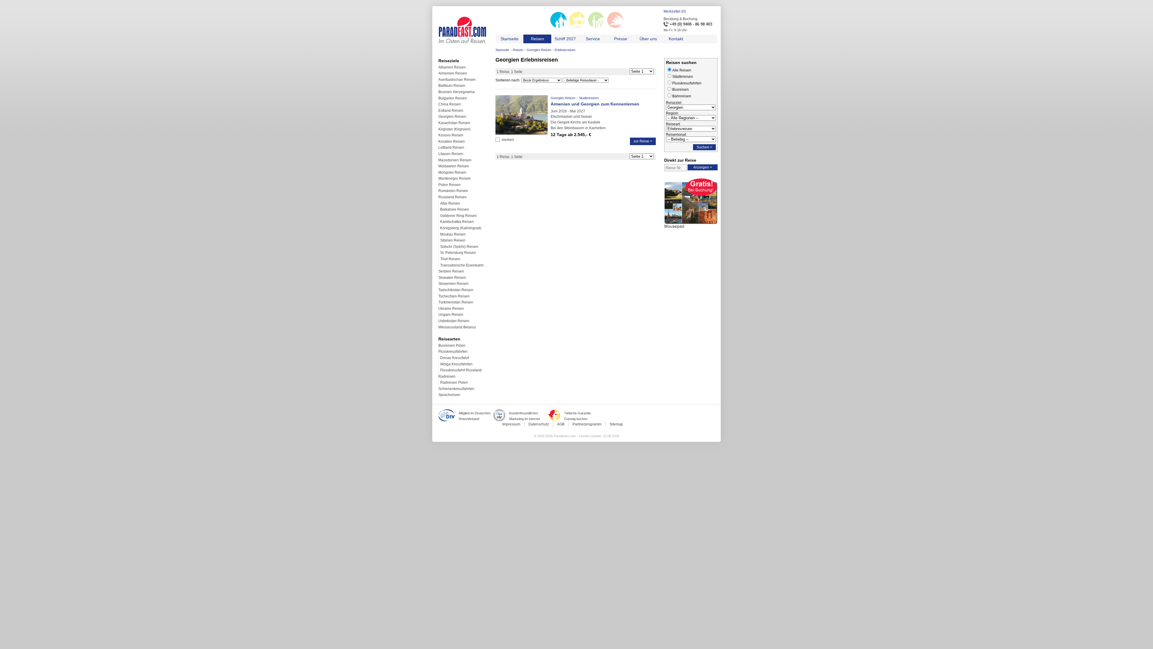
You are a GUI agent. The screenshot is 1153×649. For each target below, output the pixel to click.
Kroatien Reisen (451, 141)
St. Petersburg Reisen (458, 253)
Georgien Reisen (539, 50)
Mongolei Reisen (452, 172)
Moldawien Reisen (453, 166)
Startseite (502, 50)
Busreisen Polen (451, 345)
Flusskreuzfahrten (453, 351)
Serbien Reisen (451, 271)
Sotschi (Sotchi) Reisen (459, 247)
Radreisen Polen (454, 382)
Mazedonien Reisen (454, 160)
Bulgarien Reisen (452, 98)
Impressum (511, 424)
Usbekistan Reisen (453, 321)
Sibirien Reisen (452, 240)
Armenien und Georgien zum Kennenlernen (595, 104)
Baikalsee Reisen (454, 209)
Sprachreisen (449, 395)
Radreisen (446, 376)
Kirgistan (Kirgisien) (454, 129)
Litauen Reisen (450, 154)
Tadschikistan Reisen (455, 290)
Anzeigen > (702, 167)
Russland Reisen (452, 197)
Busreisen (680, 89)
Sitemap (616, 424)
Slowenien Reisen (453, 284)
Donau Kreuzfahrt (454, 358)
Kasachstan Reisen (454, 123)
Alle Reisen (681, 70)
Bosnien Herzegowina (456, 92)
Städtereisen (682, 77)
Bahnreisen (681, 96)
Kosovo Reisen (450, 135)
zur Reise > (643, 141)
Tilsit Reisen (450, 259)
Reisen (518, 50)
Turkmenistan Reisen (455, 302)
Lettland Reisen (451, 147)
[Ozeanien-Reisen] (615, 27)
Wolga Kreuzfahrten (456, 364)
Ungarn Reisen (450, 314)
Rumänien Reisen (453, 191)
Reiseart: (673, 124)
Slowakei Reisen (452, 278)
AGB (560, 424)
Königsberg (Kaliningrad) (460, 228)
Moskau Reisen (453, 234)
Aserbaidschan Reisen (457, 80)
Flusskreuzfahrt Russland (461, 370)
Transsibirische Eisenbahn (462, 265)
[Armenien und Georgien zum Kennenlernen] (521, 133)
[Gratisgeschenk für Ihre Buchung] (691, 229)
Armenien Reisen (452, 73)
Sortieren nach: (507, 80)
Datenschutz (538, 424)
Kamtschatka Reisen (457, 222)
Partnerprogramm (587, 424)
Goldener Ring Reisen (458, 216)
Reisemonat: (676, 134)
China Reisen (449, 104)
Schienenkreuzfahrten (456, 389)
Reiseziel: (674, 103)
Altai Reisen (450, 203)
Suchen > (704, 147)
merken (508, 140)
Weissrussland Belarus (457, 327)
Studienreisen (589, 98)
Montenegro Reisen (454, 178)
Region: (672, 113)
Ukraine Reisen (451, 308)
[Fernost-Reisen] (577, 27)
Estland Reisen (450, 110)
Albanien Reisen (452, 67)
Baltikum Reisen (451, 86)
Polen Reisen (449, 185)
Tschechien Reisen (454, 296)
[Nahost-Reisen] (596, 27)
